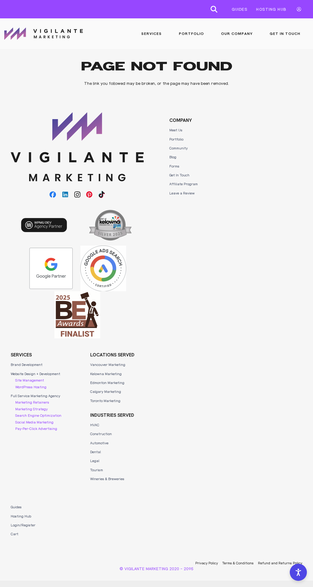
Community (178, 148)
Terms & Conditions (238, 563)
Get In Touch (179, 175)
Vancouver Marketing (107, 364)
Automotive (99, 443)
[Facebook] (53, 195)
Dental (95, 452)
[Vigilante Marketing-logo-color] (43, 34)
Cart (14, 534)
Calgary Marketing (105, 391)
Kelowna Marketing (106, 373)
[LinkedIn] (65, 195)
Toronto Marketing (105, 400)
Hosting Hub (21, 516)
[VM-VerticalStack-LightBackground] (77, 146)
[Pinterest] (89, 195)
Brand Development (26, 364)
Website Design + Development (35, 373)
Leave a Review (182, 193)
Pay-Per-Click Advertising (36, 428)
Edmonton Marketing (107, 382)
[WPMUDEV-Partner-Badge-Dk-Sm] (44, 225)
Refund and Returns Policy (280, 563)
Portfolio (176, 139)
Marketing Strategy (31, 409)
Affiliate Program (183, 184)
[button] (214, 9)
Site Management (29, 380)
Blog (172, 157)
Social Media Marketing (34, 422)
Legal (94, 460)
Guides (16, 507)
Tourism (96, 470)
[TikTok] (102, 195)
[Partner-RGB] (51, 268)
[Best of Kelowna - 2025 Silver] (110, 225)
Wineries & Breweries (107, 478)
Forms (174, 166)
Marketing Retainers (32, 402)
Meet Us (175, 130)
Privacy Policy (206, 563)
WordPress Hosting (30, 387)
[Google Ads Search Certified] (103, 269)
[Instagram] (77, 195)
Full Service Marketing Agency (35, 395)
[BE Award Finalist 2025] (77, 314)
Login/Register (23, 525)
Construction (101, 433)
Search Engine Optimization (38, 415)
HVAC (94, 425)
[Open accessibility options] (298, 572)
